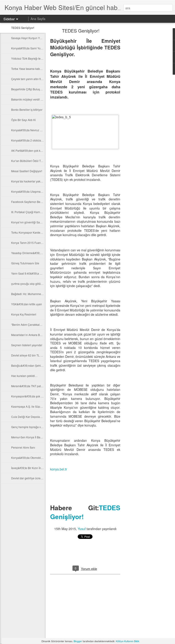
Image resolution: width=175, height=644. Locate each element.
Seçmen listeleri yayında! (26, 345)
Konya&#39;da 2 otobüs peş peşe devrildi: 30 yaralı (43, 140)
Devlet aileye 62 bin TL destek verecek (35, 355)
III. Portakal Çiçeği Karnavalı (28, 212)
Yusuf (82, 528)
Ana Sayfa (38, 18)
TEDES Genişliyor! (22, 28)
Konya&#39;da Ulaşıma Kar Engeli (32, 191)
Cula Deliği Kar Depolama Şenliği (32, 417)
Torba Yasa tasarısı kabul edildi (30, 69)
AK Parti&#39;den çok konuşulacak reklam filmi (40, 150)
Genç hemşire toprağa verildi (29, 427)
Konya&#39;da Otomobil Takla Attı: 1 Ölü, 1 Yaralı (41, 458)
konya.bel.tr (58, 469)
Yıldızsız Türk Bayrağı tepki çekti (31, 58)
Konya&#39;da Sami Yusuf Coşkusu (33, 48)
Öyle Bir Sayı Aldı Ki (23, 120)
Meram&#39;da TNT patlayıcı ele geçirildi (36, 386)
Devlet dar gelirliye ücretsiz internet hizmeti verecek (43, 478)
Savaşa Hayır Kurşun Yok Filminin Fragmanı (38, 38)
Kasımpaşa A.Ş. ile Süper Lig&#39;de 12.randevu (41, 406)
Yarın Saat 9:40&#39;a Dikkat (29, 273)
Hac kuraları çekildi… (24, 376)
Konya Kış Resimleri (23, 314)
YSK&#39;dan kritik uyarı (26, 304)
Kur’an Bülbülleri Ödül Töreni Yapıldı (33, 161)
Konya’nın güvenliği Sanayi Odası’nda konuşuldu (41, 222)
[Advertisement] (145, 101)
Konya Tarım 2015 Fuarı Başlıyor (31, 243)
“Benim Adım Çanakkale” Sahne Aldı (34, 324)
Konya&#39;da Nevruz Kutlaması (31, 130)
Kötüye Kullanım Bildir (127, 641)
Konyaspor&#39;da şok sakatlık (30, 396)
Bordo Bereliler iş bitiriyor (26, 109)
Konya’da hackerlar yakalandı (29, 181)
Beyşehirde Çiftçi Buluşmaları (29, 89)
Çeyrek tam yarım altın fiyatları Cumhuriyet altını (40, 79)
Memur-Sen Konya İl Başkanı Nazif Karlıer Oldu (40, 437)
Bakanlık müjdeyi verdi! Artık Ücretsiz (34, 99)
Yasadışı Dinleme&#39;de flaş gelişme (35, 253)
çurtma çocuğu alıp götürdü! (28, 283)
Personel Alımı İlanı (23, 447)
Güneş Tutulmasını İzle (25, 263)
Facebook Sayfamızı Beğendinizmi (32, 202)
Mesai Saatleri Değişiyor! (26, 171)
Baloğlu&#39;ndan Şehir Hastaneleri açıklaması (41, 365)
